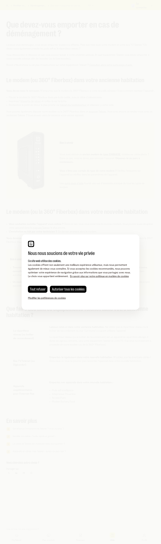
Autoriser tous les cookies (68, 289)
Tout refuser (38, 289)
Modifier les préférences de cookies (47, 298)
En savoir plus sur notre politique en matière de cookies (99, 276)
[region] (80, 272)
